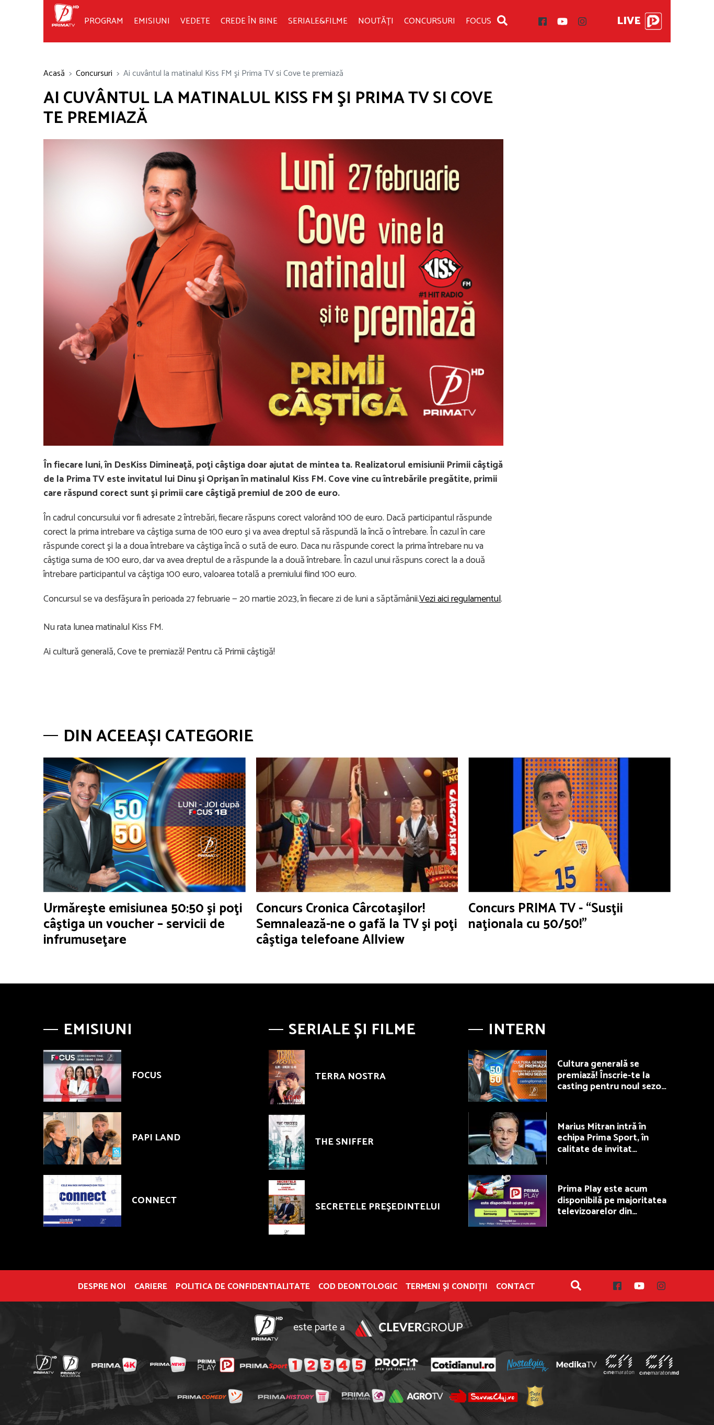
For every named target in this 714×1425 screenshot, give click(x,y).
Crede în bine (249, 21)
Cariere (150, 1287)
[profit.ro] (397, 1365)
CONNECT (154, 1200)
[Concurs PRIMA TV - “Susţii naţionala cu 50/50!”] (569, 824)
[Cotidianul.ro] (463, 1364)
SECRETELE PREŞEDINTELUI (377, 1207)
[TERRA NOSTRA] (287, 1077)
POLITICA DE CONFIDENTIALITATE (243, 1287)
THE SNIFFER (344, 1142)
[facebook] (542, 21)
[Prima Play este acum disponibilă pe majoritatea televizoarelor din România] (507, 1201)
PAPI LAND (156, 1138)
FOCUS (147, 1075)
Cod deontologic (357, 1287)
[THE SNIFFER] (287, 1142)
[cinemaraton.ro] (618, 1364)
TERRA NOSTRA (350, 1076)
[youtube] (562, 21)
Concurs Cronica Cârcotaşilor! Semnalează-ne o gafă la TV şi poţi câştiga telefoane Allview (356, 924)
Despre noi (102, 1287)
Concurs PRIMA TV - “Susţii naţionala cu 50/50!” (545, 916)
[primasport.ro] (303, 1365)
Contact (515, 1287)
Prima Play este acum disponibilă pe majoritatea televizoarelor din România (611, 1206)
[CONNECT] (82, 1201)
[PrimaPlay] (653, 21)
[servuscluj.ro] (483, 1396)
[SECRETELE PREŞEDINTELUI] (287, 1207)
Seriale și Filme (352, 1030)
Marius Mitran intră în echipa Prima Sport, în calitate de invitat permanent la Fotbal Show (613, 1144)
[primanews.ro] (168, 1364)
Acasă (54, 73)
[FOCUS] (82, 1076)
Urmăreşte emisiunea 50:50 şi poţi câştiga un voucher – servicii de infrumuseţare (143, 924)
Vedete (195, 21)
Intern (517, 1030)
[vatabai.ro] (535, 1396)
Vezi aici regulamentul (460, 599)
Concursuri (429, 21)
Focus (478, 21)
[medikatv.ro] (576, 1364)
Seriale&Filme (318, 21)
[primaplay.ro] (216, 1365)
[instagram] (582, 21)
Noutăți (376, 21)
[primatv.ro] (45, 1364)
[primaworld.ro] (363, 1396)
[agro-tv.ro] (416, 1396)
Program (103, 21)
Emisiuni (152, 21)
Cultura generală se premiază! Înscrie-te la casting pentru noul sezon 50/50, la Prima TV (611, 1081)
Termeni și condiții (447, 1287)
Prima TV (65, 21)
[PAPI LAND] (82, 1138)
